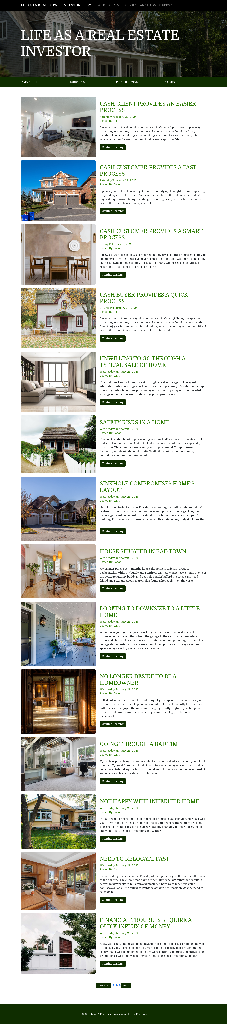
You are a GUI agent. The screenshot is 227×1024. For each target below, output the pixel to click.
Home (88, 5)
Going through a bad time (140, 744)
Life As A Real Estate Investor (50, 5)
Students (165, 5)
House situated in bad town (143, 551)
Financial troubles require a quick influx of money (146, 923)
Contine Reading (113, 147)
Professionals (107, 5)
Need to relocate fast (134, 859)
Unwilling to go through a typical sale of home (143, 362)
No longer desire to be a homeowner (138, 679)
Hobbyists (129, 5)
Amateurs (148, 5)
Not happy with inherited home (149, 801)
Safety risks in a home (134, 422)
